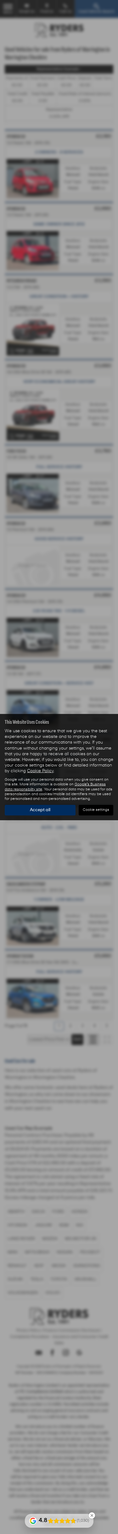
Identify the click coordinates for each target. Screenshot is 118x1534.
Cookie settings (96, 810)
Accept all (40, 810)
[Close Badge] (92, 1515)
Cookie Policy (40, 771)
